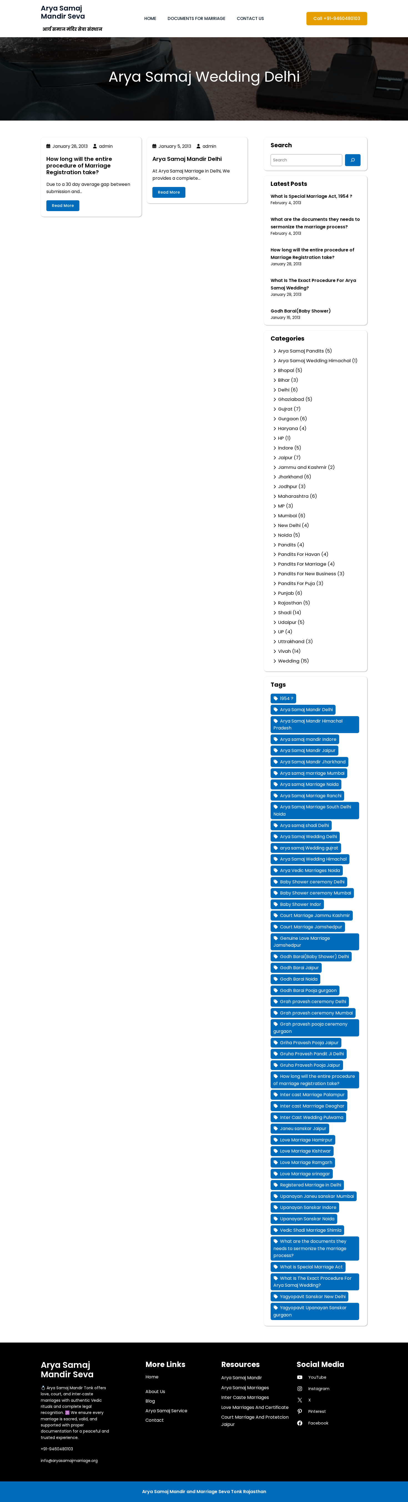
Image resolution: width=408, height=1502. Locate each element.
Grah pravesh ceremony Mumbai (316, 1013)
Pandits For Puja (296, 583)
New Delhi (289, 525)
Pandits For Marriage (302, 564)
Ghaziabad (291, 399)
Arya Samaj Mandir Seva (63, 12)
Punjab (286, 593)
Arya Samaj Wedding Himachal (314, 360)
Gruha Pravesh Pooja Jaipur (310, 1065)
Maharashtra (293, 496)
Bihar (284, 380)
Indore (285, 447)
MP (281, 506)
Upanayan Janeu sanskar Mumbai (317, 1196)
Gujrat (285, 409)
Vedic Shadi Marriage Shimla (310, 1230)
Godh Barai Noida (299, 979)
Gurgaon (288, 418)
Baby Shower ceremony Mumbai (315, 893)
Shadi (284, 612)
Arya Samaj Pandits (301, 351)
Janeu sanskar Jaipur (303, 1128)
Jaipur (285, 457)
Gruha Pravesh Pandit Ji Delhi (312, 1054)
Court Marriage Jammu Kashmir (315, 915)
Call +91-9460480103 (336, 18)
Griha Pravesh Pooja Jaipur (309, 1042)
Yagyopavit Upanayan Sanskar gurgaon (310, 1311)
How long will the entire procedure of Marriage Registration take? (79, 166)
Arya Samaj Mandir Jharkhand (313, 762)
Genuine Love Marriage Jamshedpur (301, 942)
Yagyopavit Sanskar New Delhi (313, 1296)
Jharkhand (290, 476)
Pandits (287, 544)
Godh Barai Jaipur (299, 967)
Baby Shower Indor (300, 904)
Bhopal (286, 370)
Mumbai (287, 515)
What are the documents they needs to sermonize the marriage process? (309, 1248)
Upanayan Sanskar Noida (307, 1219)
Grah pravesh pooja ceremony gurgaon (310, 1027)
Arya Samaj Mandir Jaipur (308, 750)
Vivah (284, 651)
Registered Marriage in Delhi (310, 1185)
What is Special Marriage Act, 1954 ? (311, 196)
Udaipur (287, 622)
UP (281, 631)
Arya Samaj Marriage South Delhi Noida (312, 810)
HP (281, 438)
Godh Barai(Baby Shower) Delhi (314, 956)
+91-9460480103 (57, 1449)
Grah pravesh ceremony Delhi (313, 1001)
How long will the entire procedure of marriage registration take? (314, 1080)
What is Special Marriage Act (311, 1267)
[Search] (353, 160)
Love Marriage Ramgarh (306, 1162)
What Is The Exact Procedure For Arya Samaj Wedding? (312, 1282)
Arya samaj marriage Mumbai (312, 773)
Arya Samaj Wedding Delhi (308, 836)
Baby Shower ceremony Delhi (312, 882)
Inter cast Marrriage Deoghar (312, 1106)
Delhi (283, 389)
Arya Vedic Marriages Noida (310, 870)
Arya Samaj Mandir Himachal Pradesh (307, 724)
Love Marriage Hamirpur (306, 1140)
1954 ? (286, 698)
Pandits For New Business (307, 573)
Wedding (288, 661)
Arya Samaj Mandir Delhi (187, 159)
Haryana (288, 428)
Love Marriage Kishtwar (305, 1151)
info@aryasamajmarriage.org (69, 1460)
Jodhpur (287, 486)
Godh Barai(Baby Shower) (301, 311)
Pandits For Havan (299, 554)
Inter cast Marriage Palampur (312, 1094)
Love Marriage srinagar (305, 1174)
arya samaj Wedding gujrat (309, 848)
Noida (285, 535)
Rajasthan (290, 602)
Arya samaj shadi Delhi (304, 825)
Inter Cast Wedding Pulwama (311, 1117)
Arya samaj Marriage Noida (309, 784)
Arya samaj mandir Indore (308, 739)
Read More (63, 205)
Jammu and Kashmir (302, 467)
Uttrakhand (291, 641)
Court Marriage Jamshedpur (311, 927)
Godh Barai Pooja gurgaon (308, 990)
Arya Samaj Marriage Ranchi (310, 796)
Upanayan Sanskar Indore (308, 1207)
